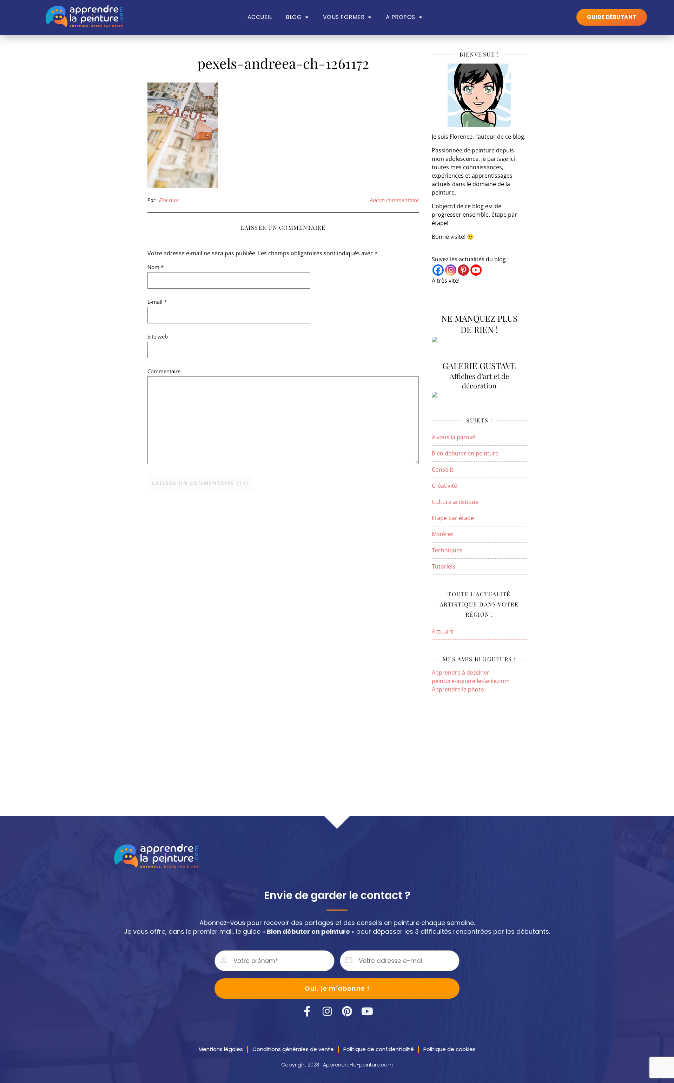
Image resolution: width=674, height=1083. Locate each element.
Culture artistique (455, 502)
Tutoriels (443, 566)
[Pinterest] (463, 270)
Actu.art (442, 631)
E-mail (157, 301)
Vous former (344, 17)
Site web (157, 336)
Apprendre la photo (458, 689)
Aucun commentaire (394, 200)
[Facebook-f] (307, 1011)
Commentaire (163, 371)
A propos (400, 17)
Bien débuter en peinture (465, 453)
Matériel (443, 534)
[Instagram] (450, 270)
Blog (294, 17)
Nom (155, 266)
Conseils (443, 469)
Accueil (259, 17)
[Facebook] (438, 270)
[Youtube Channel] (476, 270)
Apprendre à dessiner (460, 672)
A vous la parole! (453, 437)
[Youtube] (367, 1011)
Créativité (444, 486)
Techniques (447, 550)
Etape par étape (453, 518)
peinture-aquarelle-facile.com (471, 681)
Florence (169, 200)
